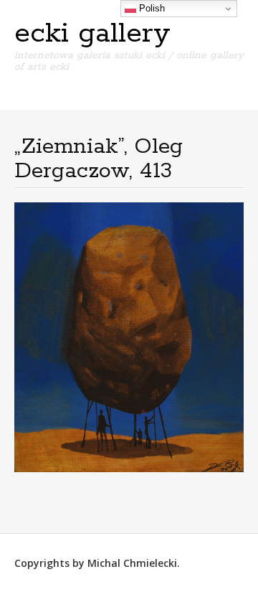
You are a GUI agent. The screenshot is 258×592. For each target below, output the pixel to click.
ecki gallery (92, 34)
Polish (150, 8)
